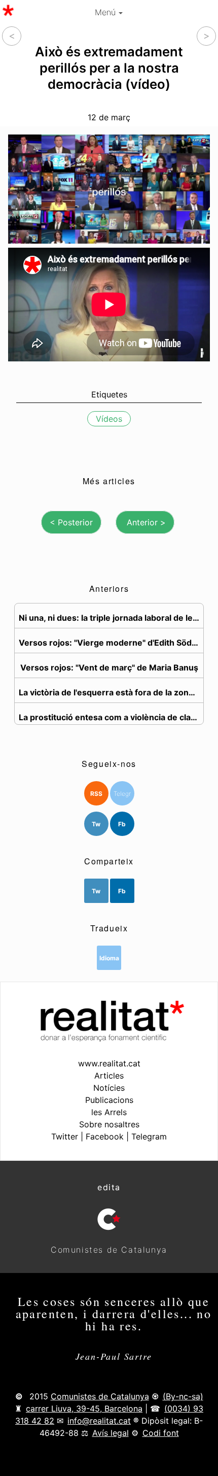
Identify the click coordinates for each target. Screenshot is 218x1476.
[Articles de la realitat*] (8, 10)
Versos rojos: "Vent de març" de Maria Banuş (109, 667)
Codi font (160, 1433)
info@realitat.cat (99, 1421)
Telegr (122, 793)
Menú (106, 12)
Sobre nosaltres (109, 1124)
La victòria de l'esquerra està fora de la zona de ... (111, 692)
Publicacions (109, 1100)
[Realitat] (109, 1038)
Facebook (105, 1136)
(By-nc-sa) (183, 1396)
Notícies (109, 1088)
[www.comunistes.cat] (109, 1219)
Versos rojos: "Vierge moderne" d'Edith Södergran (111, 643)
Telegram (149, 1136)
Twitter (64, 1136)
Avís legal (110, 1433)
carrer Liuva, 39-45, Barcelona (84, 1408)
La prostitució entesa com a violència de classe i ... (111, 717)
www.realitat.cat (109, 1063)
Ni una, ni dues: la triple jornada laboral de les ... (111, 618)
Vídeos (109, 418)
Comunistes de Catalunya (100, 1396)
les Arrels (109, 1112)
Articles (109, 1075)
